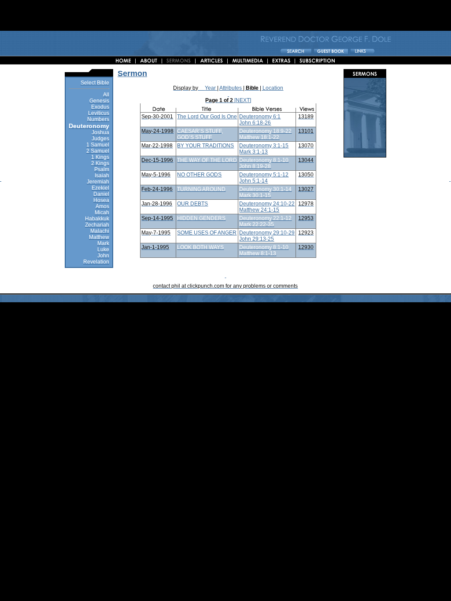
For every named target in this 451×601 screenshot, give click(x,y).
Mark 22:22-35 (256, 224)
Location (272, 88)
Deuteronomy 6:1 (260, 117)
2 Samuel (97, 151)
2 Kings (100, 163)
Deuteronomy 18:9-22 (265, 131)
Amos (102, 206)
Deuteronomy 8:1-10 (263, 160)
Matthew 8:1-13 (257, 253)
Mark (103, 243)
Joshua (100, 132)
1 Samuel (97, 145)
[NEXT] (242, 100)
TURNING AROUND (201, 189)
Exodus (100, 107)
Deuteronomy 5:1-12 (263, 175)
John (103, 256)
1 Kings (100, 157)
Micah (102, 212)
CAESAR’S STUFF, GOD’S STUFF (200, 134)
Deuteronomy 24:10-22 (267, 204)
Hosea (101, 200)
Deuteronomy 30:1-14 (265, 189)
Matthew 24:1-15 (259, 210)
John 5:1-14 (253, 181)
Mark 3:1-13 (253, 152)
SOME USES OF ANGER (207, 233)
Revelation (96, 262)
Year (210, 88)
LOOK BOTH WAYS (200, 247)
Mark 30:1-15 (255, 195)
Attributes (230, 88)
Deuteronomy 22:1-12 (265, 218)
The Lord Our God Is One (207, 117)
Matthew (99, 237)
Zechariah (97, 225)
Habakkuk (97, 219)
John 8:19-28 (255, 166)
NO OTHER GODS (199, 175)
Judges (100, 139)
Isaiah (102, 175)
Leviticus (98, 113)
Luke (103, 249)
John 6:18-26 (255, 123)
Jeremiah (98, 182)
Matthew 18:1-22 (259, 137)
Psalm (101, 169)
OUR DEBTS (192, 204)
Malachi (99, 231)
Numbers (98, 119)
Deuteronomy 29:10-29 (267, 233)
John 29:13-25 (256, 239)
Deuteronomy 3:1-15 (263, 146)
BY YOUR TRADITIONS (205, 146)
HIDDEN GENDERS (201, 218)
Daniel (101, 194)
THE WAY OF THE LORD (207, 160)
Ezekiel (100, 188)
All (106, 95)
